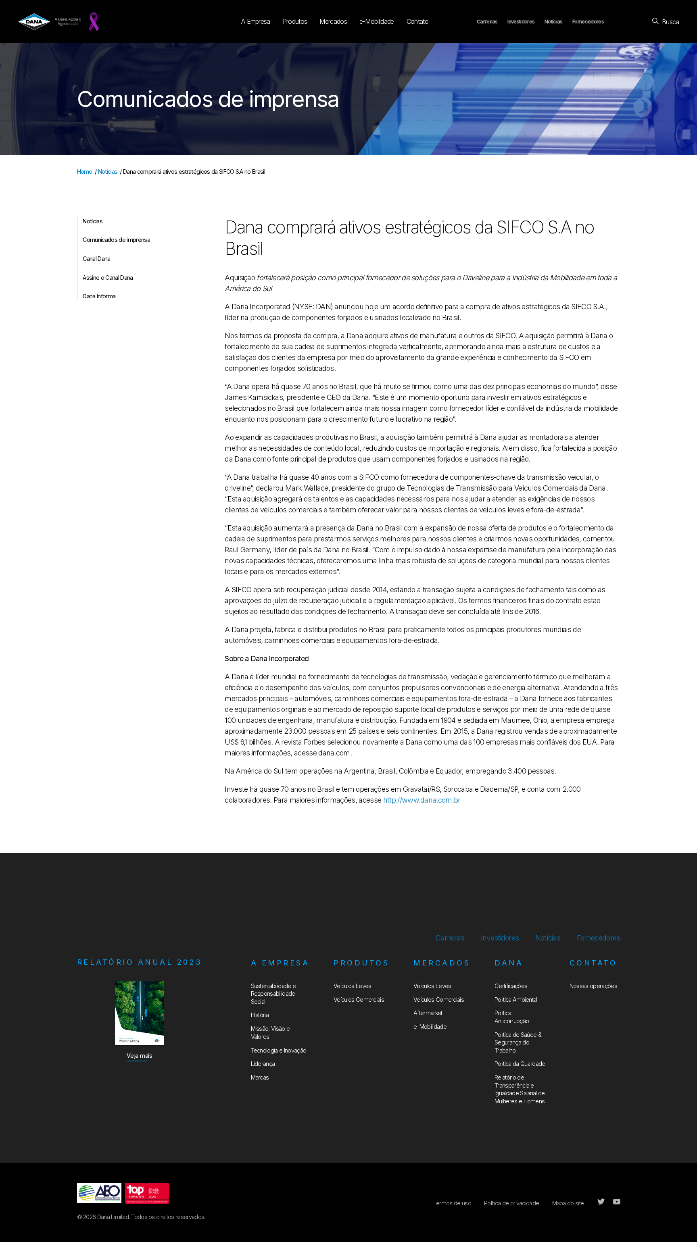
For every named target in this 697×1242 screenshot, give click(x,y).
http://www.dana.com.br (422, 800)
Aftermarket (427, 1012)
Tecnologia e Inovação (279, 1050)
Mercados (333, 21)
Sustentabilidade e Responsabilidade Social (273, 993)
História (260, 1014)
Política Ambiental (516, 999)
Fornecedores (588, 22)
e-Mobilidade (376, 21)
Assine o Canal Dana (108, 277)
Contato (417, 21)
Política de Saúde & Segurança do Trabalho (518, 1042)
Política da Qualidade (520, 1063)
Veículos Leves (352, 985)
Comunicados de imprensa (116, 239)
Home (84, 171)
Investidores (520, 22)
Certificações (511, 985)
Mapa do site (568, 1203)
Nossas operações (593, 985)
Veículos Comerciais (359, 999)
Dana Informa (99, 296)
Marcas (260, 1077)
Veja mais (139, 1055)
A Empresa (255, 21)
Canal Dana (96, 258)
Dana (509, 963)
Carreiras (487, 22)
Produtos (295, 21)
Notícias (554, 22)
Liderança (263, 1063)
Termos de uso (452, 1203)
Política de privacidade (511, 1203)
